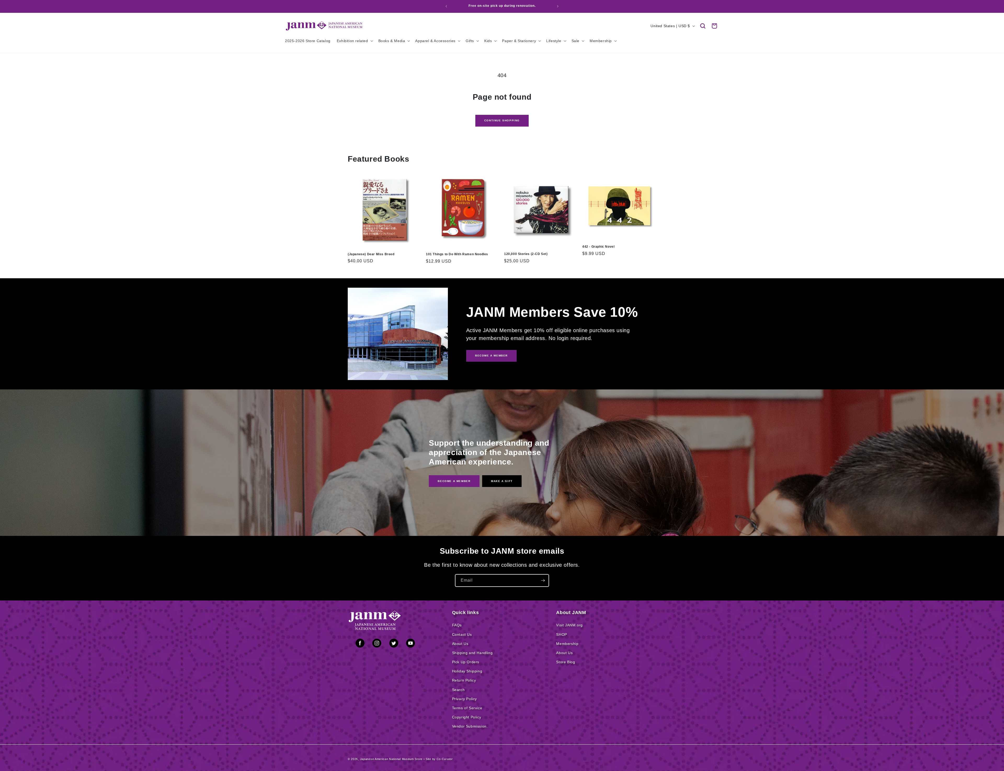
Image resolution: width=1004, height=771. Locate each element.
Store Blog (565, 662)
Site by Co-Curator (439, 759)
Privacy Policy (464, 699)
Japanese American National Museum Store (391, 759)
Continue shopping (502, 120)
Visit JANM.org (569, 625)
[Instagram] (376, 644)
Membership (567, 644)
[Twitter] (393, 644)
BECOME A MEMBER (491, 355)
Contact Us (462, 634)
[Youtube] (410, 644)
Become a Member (454, 480)
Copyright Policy (466, 717)
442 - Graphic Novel (598, 246)
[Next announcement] (557, 6)
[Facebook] (360, 644)
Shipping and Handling (472, 653)
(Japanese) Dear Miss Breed (371, 254)
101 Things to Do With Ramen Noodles (457, 254)
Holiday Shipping (467, 671)
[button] (703, 26)
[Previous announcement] (446, 6)
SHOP (561, 634)
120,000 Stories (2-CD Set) (526, 254)
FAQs (457, 625)
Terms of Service (467, 708)
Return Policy (464, 680)
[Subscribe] (543, 580)
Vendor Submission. (470, 726)
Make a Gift (502, 480)
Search (458, 690)
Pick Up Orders (465, 662)
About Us (460, 644)
